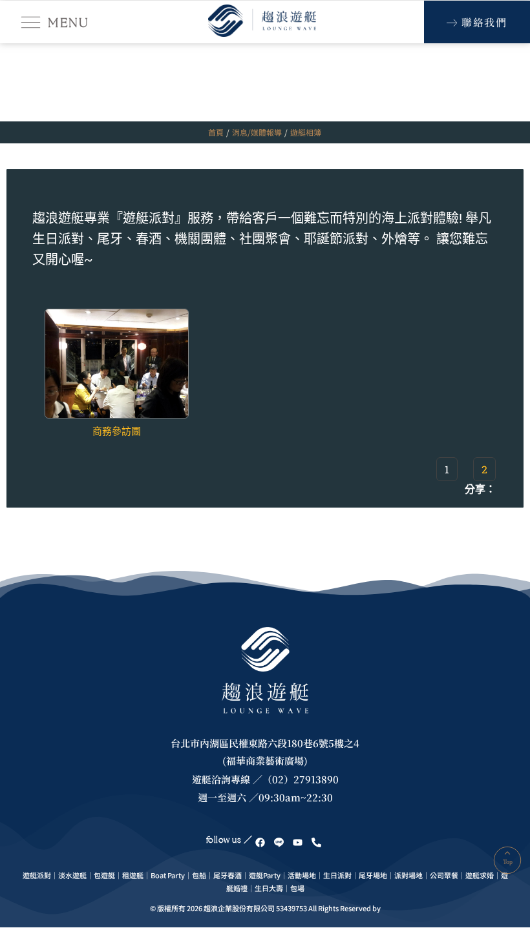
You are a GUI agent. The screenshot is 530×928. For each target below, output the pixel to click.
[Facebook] (260, 842)
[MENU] (30, 22)
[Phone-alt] (316, 842)
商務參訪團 (116, 431)
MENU (68, 22)
